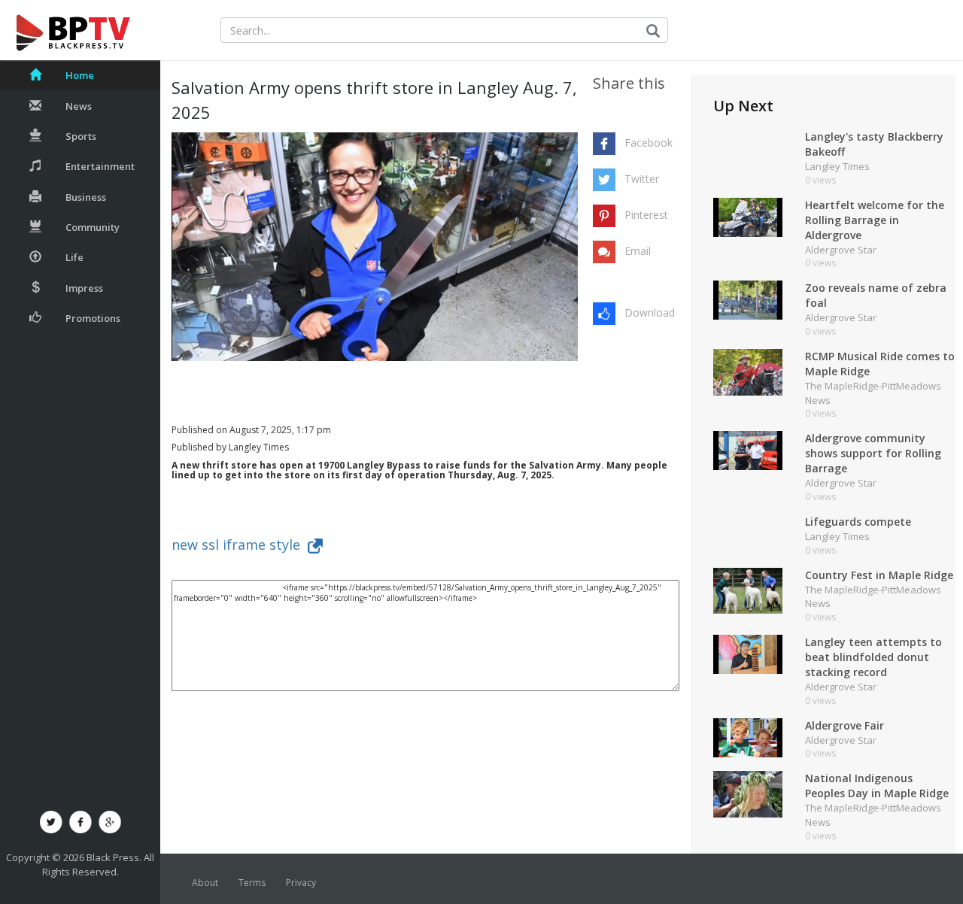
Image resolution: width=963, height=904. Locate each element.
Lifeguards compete (858, 521)
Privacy (301, 882)
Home (79, 75)
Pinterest (646, 215)
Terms (252, 882)
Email (637, 251)
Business (85, 197)
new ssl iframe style (240, 544)
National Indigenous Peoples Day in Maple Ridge (877, 785)
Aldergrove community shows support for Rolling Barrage (873, 453)
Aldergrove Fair (844, 725)
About (205, 882)
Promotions (92, 318)
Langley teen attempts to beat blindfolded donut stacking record (873, 657)
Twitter (641, 178)
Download (649, 312)
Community (92, 227)
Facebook (648, 142)
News (78, 106)
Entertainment (100, 166)
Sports (80, 136)
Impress (84, 288)
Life (74, 257)
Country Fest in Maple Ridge (879, 575)
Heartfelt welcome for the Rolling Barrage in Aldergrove (874, 220)
